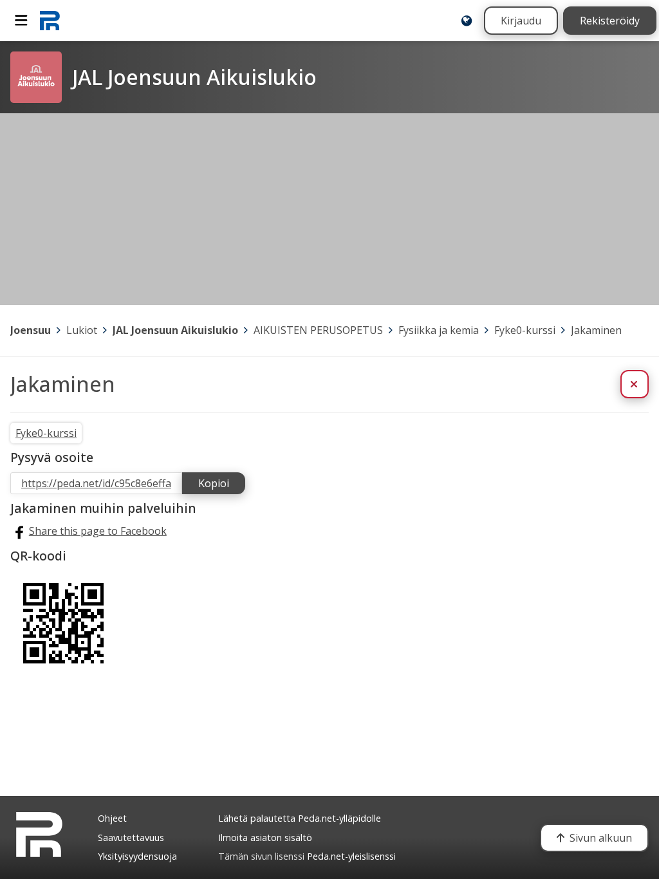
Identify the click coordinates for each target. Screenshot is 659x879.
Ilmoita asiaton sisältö (265, 837)
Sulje (644, 384)
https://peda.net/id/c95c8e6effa (96, 483)
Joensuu (30, 330)
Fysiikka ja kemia (438, 330)
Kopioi (213, 483)
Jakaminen (596, 330)
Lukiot (81, 330)
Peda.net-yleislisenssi (351, 856)
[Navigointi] (21, 21)
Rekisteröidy (610, 21)
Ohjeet (112, 818)
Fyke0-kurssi (524, 330)
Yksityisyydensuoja (137, 856)
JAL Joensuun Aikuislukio (175, 330)
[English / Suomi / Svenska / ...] (466, 20)
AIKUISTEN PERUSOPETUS (318, 330)
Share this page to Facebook (98, 531)
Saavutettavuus (131, 837)
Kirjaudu (521, 21)
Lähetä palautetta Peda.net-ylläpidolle (299, 818)
